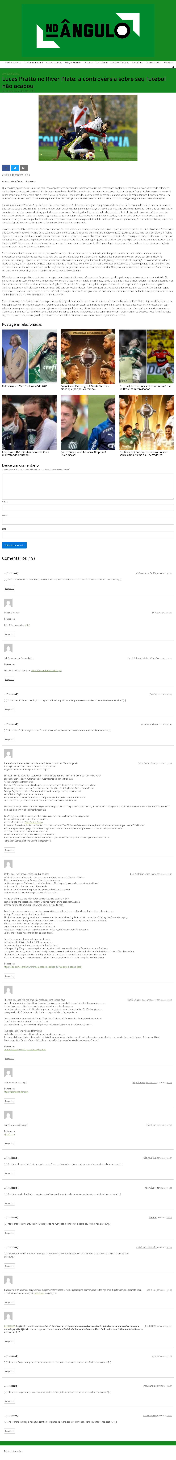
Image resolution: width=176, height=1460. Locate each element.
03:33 (169, 1125)
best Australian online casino (143, 873)
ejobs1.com (151, 1125)
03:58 (169, 1326)
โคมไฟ (153, 694)
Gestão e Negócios (120, 62)
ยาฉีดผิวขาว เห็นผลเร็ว (146, 1247)
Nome (5, 502)
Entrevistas (169, 62)
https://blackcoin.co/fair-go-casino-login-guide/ (25, 1049)
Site (4, 529)
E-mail (5, 515)
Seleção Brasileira (73, 62)
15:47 (169, 874)
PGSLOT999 (151, 1326)
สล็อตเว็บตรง (151, 1187)
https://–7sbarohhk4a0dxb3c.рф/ (142, 658)
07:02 (169, 613)
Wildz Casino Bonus (147, 763)
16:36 (169, 658)
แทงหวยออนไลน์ (149, 724)
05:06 (169, 1290)
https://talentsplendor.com (145, 1082)
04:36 (169, 1188)
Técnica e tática (153, 62)
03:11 (169, 1082)
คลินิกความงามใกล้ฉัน (146, 573)
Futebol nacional (12, 62)
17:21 (169, 1356)
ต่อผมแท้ (153, 1217)
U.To (154, 612)
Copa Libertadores (10, 74)
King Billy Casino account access (142, 999)
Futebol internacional (33, 62)
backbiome (152, 1289)
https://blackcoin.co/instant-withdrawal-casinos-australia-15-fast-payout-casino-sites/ (43, 966)
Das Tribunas (101, 62)
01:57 (169, 694)
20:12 (169, 1415)
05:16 (169, 1000)
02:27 (169, 1386)
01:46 (169, 724)
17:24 (169, 763)
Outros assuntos (54, 62)
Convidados (137, 62)
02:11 (169, 1247)
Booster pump (150, 1415)
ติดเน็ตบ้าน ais (150, 1385)
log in (154, 1356)
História (88, 62)
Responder (9, 588)
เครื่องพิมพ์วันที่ (150, 1157)
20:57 (169, 1158)
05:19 (169, 573)
